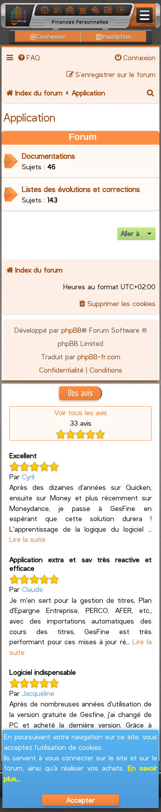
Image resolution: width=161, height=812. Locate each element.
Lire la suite (27, 539)
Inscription (116, 36)
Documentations (48, 155)
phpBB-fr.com (98, 356)
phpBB (71, 330)
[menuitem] (28, 57)
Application (29, 117)
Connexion (51, 36)
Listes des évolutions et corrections (81, 189)
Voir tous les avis (80, 412)
